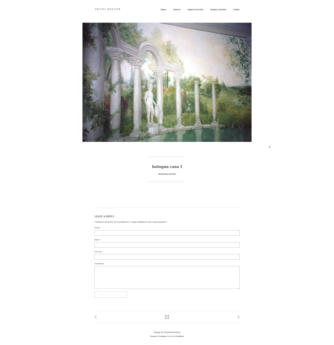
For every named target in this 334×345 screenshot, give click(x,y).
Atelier (236, 9)
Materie (176, 9)
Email (97, 240)
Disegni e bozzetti (218, 9)
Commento (99, 264)
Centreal (153, 336)
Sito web (98, 252)
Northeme (162, 336)
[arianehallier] (107, 9)
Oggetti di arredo (195, 9)
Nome (97, 228)
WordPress (180, 336)
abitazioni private (167, 174)
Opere (163, 9)
